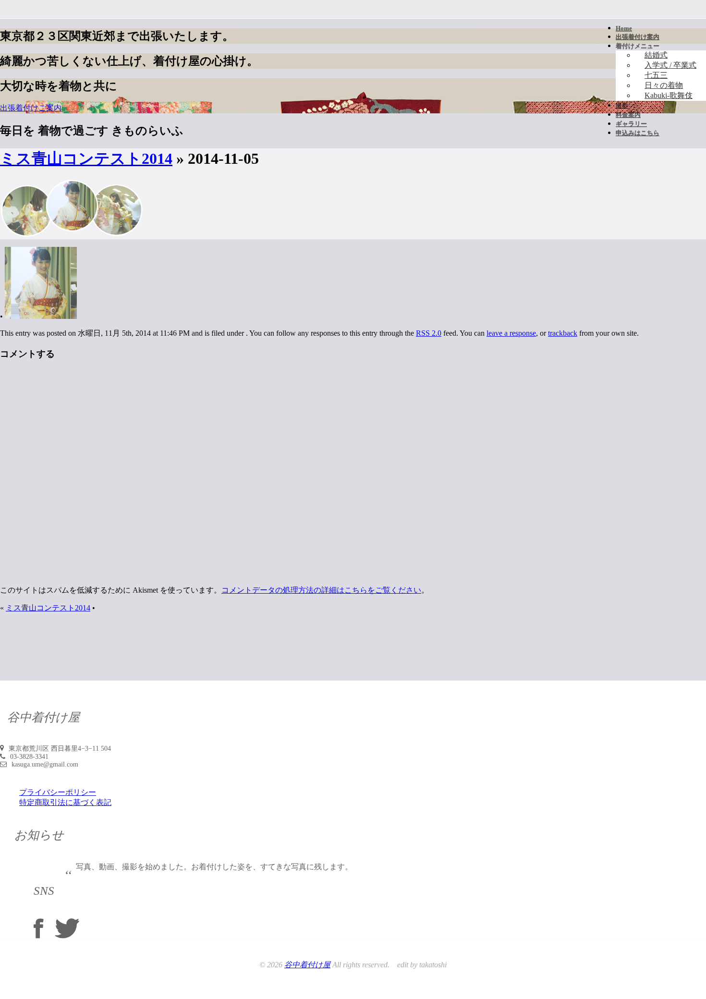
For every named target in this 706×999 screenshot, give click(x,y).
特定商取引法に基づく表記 (65, 802)
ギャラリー (631, 123)
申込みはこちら (637, 132)
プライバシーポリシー (57, 792)
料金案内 (628, 114)
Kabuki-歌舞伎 (669, 95)
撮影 (622, 105)
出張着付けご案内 (30, 108)
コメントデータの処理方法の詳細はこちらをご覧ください (321, 590)
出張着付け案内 (637, 36)
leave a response (511, 333)
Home (624, 28)
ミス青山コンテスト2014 (86, 158)
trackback (562, 333)
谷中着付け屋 (307, 965)
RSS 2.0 (428, 333)
